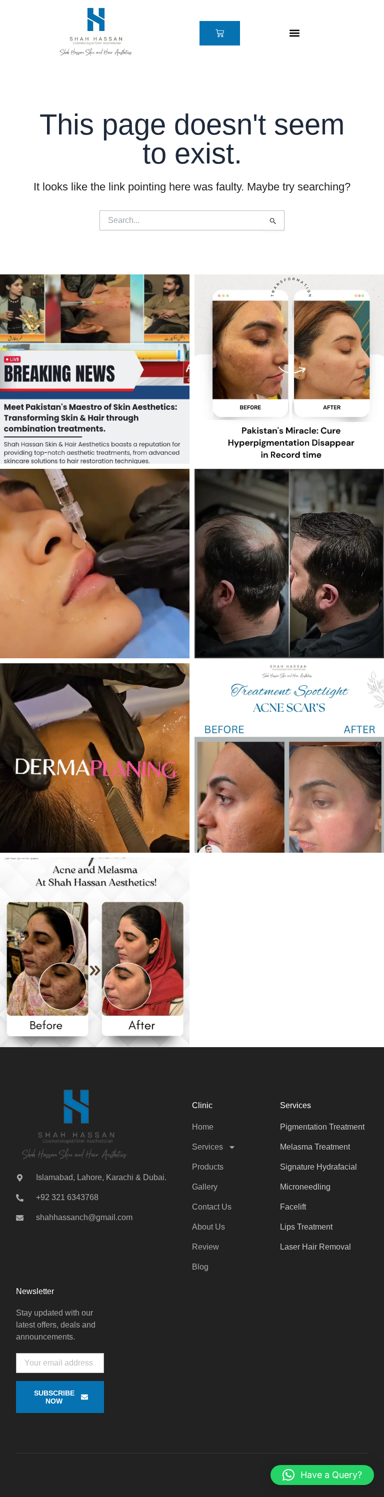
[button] (294, 33)
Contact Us (212, 1207)
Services (207, 1147)
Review (205, 1247)
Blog (200, 1267)
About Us (208, 1227)
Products (208, 1167)
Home (203, 1127)
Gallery (205, 1187)
